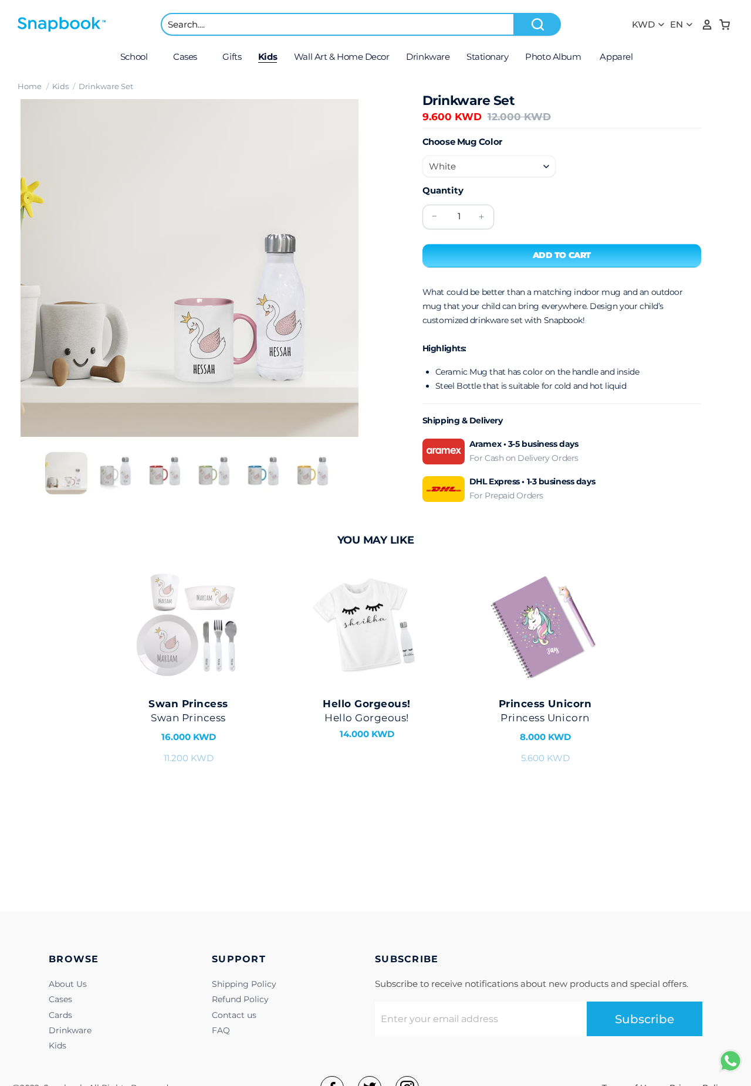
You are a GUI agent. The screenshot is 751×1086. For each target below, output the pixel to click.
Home (30, 86)
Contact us (234, 1015)
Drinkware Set (106, 86)
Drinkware (70, 1030)
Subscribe (644, 1019)
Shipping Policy (244, 984)
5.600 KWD (545, 731)
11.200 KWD (188, 731)
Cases (60, 999)
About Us (68, 984)
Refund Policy (240, 999)
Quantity (443, 190)
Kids (60, 86)
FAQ (221, 1030)
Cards (60, 1015)
